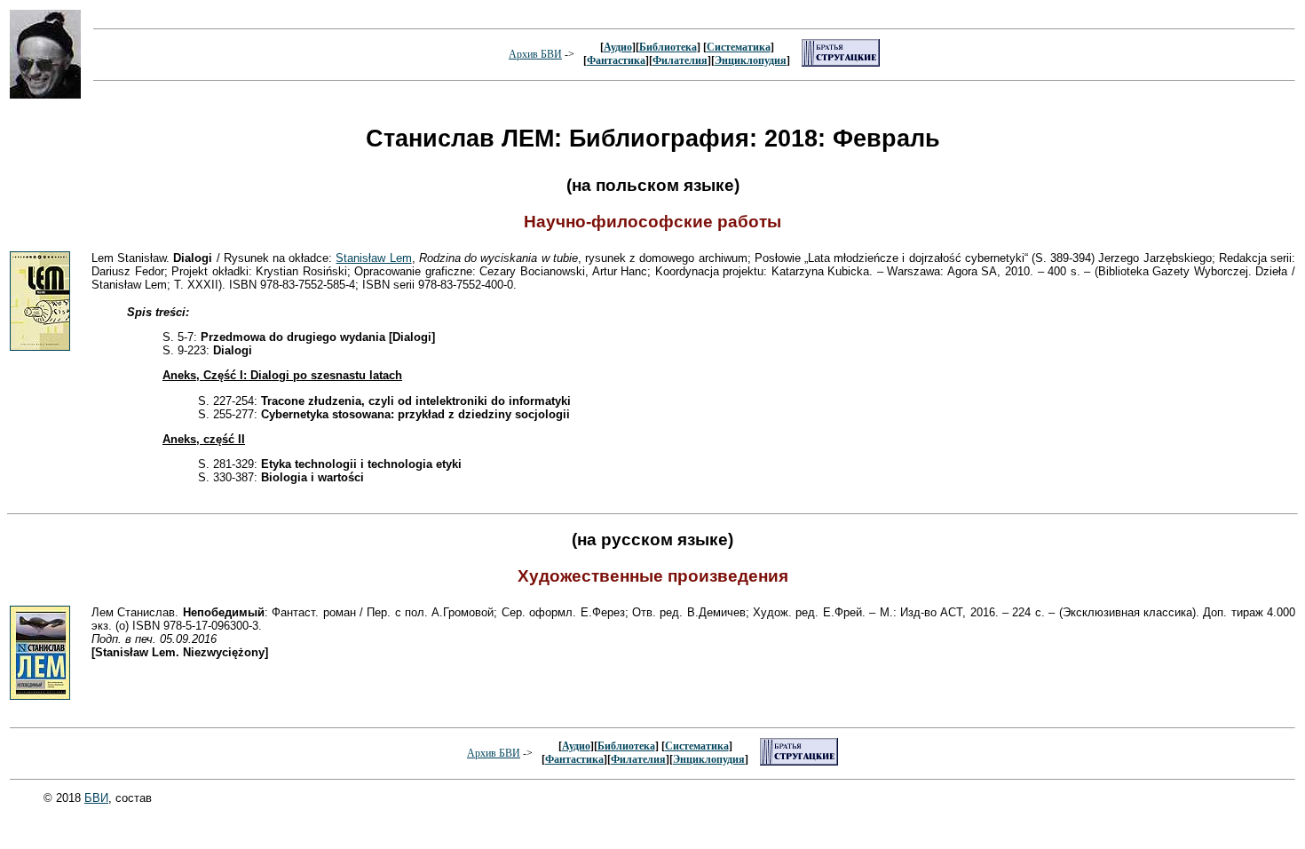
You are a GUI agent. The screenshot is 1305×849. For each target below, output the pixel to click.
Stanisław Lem (373, 258)
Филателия (680, 60)
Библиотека (668, 47)
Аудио (618, 47)
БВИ (96, 798)
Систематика (739, 47)
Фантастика (616, 60)
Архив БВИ (535, 54)
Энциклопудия (751, 60)
